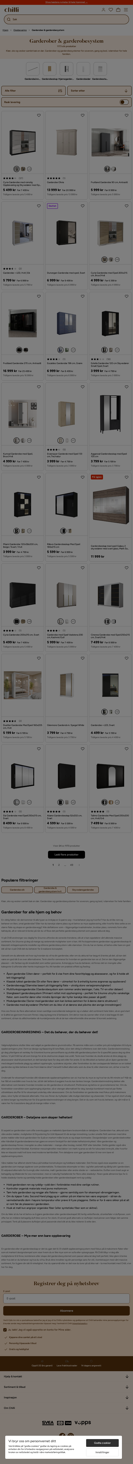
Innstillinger (102, 1452)
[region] (63, 1447)
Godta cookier (102, 1442)
